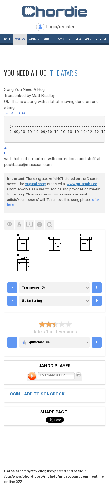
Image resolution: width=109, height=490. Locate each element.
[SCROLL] (29, 225)
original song (35, 184)
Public (48, 39)
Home (7, 39)
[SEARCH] (49, 225)
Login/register (60, 26)
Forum (101, 39)
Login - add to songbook (35, 394)
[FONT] (19, 225)
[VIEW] (9, 225)
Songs (20, 39)
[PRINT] (39, 225)
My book (64, 39)
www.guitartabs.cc (82, 184)
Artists (34, 39)
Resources (83, 39)
